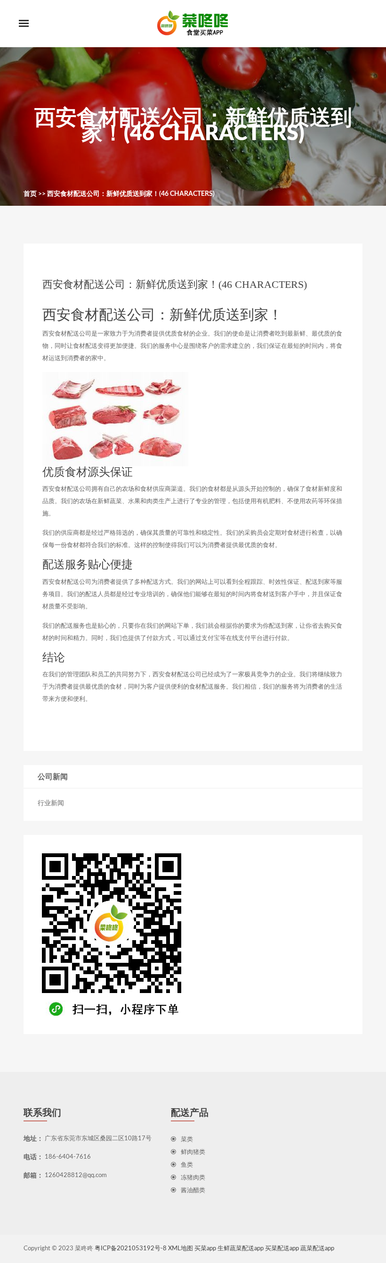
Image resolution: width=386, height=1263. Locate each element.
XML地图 (180, 1249)
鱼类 (187, 1165)
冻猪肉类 (193, 1178)
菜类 (187, 1140)
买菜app (205, 1249)
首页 (30, 194)
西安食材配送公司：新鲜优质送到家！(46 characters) (131, 194)
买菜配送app (282, 1249)
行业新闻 (51, 803)
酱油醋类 (193, 1190)
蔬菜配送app (317, 1249)
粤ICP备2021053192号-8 (131, 1249)
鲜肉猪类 (193, 1152)
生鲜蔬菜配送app (240, 1249)
